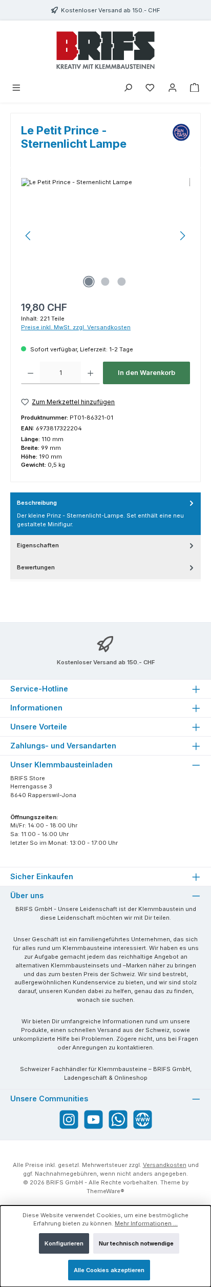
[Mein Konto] (172, 88)
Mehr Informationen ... (146, 1223)
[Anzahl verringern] (30, 373)
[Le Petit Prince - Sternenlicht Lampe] (105, 235)
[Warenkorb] (194, 88)
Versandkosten (164, 1165)
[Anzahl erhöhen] (90, 373)
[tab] (105, 513)
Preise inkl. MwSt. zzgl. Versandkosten (76, 327)
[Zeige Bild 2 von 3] (105, 282)
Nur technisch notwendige (136, 1243)
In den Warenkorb (146, 373)
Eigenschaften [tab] (38, 545)
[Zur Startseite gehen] (105, 50)
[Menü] (16, 88)
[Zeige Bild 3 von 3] (122, 282)
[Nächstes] (182, 235)
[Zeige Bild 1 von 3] (89, 282)
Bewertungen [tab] (36, 567)
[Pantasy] (181, 140)
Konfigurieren (64, 1243)
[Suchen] (128, 88)
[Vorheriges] (28, 235)
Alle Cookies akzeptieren (109, 1270)
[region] (105, 235)
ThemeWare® (105, 1191)
